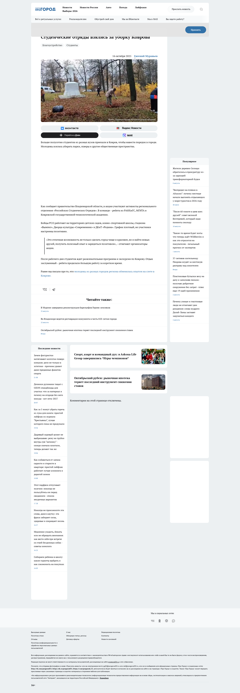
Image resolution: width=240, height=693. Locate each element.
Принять (196, 29)
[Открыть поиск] (201, 9)
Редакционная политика (110, 632)
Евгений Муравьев (146, 56)
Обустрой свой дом (104, 19)
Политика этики (37, 636)
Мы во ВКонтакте (130, 19)
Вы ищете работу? (175, 19)
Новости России (89, 7)
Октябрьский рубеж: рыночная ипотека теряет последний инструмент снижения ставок (87, 332)
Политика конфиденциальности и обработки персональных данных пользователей (44, 645)
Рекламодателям (77, 19)
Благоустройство (52, 45)
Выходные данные (38, 632)
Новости (67, 7)
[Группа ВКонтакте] (69, 128)
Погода (123, 7)
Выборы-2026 (70, 11)
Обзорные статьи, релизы (76, 636)
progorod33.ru (113, 662)
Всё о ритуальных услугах (48, 19)
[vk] (45, 289)
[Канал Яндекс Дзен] (69, 135)
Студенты (72, 45)
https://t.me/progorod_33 (83, 669)
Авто (108, 7)
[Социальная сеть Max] (129, 135)
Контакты (105, 636)
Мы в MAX (152, 19)
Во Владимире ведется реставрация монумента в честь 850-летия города (79, 320)
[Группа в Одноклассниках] (159, 621)
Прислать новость (181, 9)
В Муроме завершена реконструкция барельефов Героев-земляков (75, 309)
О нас (68, 632)
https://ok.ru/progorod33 (62, 669)
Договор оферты (72, 639)
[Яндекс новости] (129, 128)
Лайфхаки (141, 7)
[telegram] (54, 289)
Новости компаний (108, 639)
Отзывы (34, 639)
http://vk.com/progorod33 (41, 669)
